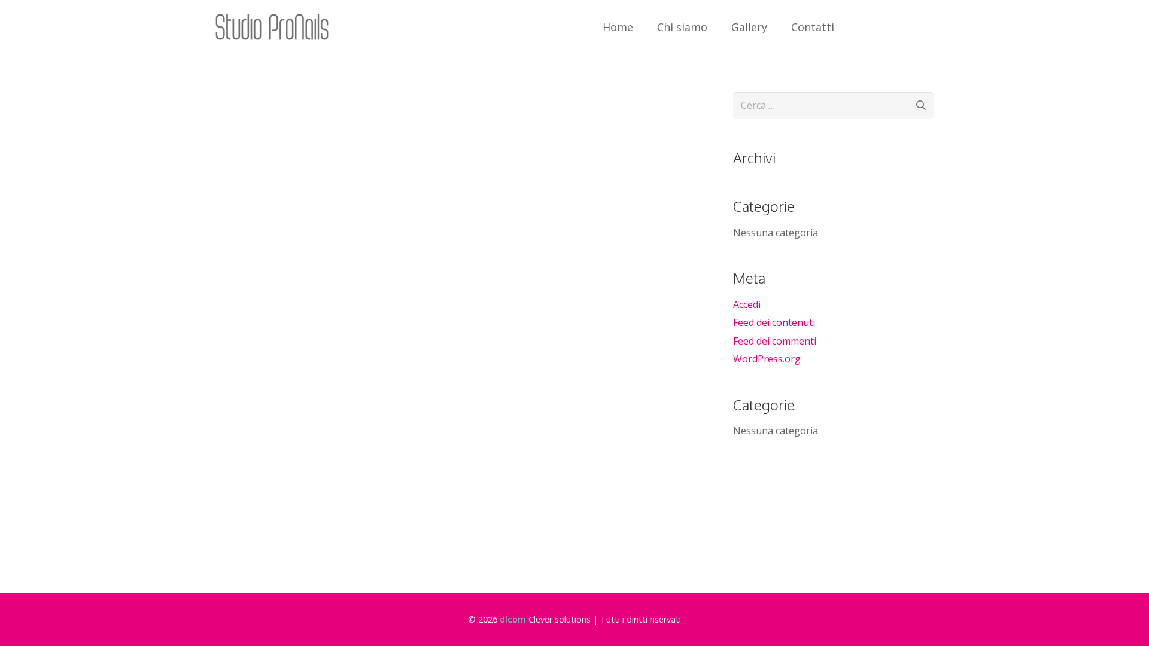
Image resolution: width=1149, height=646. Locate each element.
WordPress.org (767, 358)
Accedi (747, 304)
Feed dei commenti (774, 341)
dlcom (513, 619)
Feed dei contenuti (774, 322)
